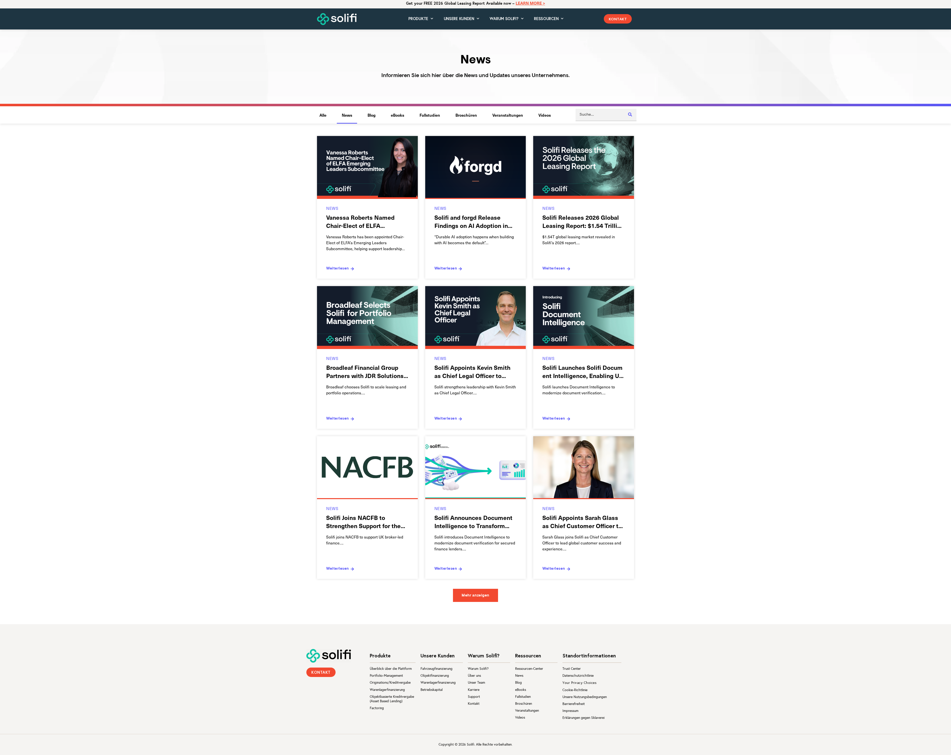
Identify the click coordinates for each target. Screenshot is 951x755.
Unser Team (476, 682)
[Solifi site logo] (337, 19)
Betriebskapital (432, 690)
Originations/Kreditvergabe (390, 682)
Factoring (377, 708)
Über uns (474, 676)
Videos (544, 115)
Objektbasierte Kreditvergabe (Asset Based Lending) (392, 699)
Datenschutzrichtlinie (578, 676)
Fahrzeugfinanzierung (436, 669)
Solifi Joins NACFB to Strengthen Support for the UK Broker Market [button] (363, 525)
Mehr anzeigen (475, 595)
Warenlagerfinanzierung (387, 690)
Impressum (570, 711)
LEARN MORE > (530, 3)
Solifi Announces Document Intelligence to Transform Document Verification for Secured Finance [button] (473, 529)
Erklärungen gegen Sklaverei (583, 718)
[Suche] (630, 115)
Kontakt (473, 703)
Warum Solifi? (478, 669)
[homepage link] (328, 656)
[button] (618, 19)
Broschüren (466, 115)
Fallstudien (430, 115)
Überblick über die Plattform (391, 669)
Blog (371, 115)
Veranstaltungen (507, 115)
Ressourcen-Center (529, 669)
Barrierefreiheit (573, 704)
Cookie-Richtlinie (574, 690)
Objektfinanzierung (435, 676)
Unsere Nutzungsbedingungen (584, 697)
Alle (322, 115)
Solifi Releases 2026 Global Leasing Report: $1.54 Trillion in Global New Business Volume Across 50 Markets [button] (583, 229)
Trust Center (571, 669)
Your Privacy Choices (579, 683)
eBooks (397, 115)
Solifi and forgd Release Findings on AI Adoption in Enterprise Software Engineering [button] (471, 229)
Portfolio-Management (386, 676)
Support (474, 697)
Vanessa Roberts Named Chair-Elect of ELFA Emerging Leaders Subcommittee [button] (360, 229)
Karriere (473, 690)
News (347, 115)
